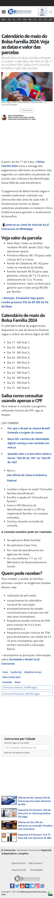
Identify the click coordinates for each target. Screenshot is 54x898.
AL (14, 19)
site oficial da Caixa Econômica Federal (27, 477)
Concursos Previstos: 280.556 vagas (21, 693)
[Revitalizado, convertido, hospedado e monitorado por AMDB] (50, 893)
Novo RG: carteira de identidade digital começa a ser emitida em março (28, 443)
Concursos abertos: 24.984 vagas (20, 687)
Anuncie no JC (19, 869)
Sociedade (7, 682)
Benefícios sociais (33, 672)
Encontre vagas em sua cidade (16, 743)
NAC (3, 19)
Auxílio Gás (16, 672)
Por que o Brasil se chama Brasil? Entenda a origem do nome (28, 430)
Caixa (5, 672)
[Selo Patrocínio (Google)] (42, 11)
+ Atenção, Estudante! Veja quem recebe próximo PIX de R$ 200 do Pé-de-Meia (25, 302)
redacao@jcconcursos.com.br (21, 117)
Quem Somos (19, 863)
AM (24, 19)
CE (35, 19)
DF (40, 19)
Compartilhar (27, 110)
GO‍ (50, 19)
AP (19, 19)
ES (45, 19)
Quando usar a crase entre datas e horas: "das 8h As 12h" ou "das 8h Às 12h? (29, 458)
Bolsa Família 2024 (11, 677)
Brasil (17, 682)
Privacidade (36, 869)
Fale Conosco (35, 863)
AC (9, 19)
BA (30, 19)
